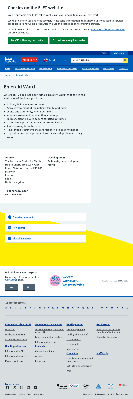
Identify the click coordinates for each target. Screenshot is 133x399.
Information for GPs (14, 351)
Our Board (10, 329)
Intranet (104, 53)
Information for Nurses (16, 356)
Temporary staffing (75, 329)
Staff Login (102, 353)
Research (40, 346)
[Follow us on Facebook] (7, 388)
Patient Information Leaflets (48, 337)
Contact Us (11, 279)
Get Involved (103, 324)
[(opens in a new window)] (21, 388)
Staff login (119, 53)
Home (7, 68)
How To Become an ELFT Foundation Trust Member (109, 330)
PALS (68, 371)
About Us (39, 356)
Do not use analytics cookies (69, 40)
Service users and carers (25, 68)
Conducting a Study (44, 351)
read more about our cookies (108, 29)
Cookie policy (10, 394)
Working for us (45, 68)
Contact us (123, 68)
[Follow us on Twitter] (14, 388)
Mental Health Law (14, 361)
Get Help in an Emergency (79, 366)
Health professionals (90, 68)
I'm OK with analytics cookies (27, 40)
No (28, 287)
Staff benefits (72, 344)
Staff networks (73, 339)
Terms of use (39, 394)
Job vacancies (72, 349)
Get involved (108, 68)
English (52, 60)
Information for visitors (46, 342)
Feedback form (25, 394)
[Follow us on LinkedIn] (28, 388)
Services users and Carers (48, 324)
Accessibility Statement (16, 339)
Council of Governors (107, 337)
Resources (40, 361)
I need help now (29, 60)
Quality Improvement (15, 334)
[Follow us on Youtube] (35, 388)
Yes (11, 287)
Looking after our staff (77, 334)
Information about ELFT (67, 68)
